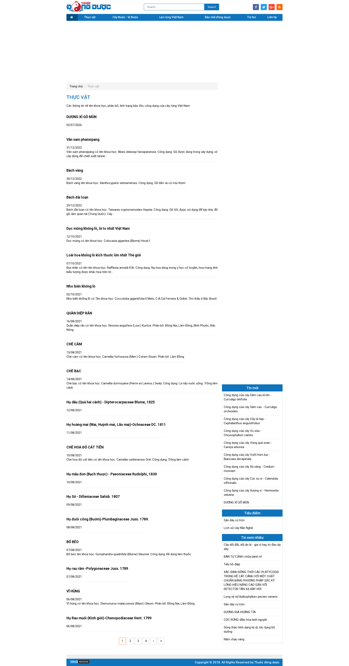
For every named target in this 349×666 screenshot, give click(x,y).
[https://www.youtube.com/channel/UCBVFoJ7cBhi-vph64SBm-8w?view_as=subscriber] (279, 7)
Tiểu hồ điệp (232, 564)
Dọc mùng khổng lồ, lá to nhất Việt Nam (98, 228)
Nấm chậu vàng (234, 639)
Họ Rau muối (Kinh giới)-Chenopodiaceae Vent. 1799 (108, 618)
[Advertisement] (174, 51)
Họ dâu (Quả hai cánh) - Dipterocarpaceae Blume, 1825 (110, 402)
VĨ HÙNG (73, 591)
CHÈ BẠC (73, 371)
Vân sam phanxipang (82, 139)
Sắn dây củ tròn (234, 520)
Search (212, 6)
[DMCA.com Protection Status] (79, 663)
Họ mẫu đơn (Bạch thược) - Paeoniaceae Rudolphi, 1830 (111, 474)
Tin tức (251, 17)
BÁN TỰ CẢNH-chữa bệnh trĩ (243, 556)
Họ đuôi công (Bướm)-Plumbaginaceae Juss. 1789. (107, 519)
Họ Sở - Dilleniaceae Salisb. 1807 (93, 497)
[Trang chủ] (72, 17)
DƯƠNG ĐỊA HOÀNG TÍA (240, 612)
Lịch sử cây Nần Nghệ (238, 528)
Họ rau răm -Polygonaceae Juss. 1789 (97, 569)
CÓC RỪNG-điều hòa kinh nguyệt (245, 620)
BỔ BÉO (72, 542)
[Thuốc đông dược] (88, 11)
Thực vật (89, 17)
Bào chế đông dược (218, 17)
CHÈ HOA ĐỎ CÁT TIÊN (85, 447)
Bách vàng (74, 170)
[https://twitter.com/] (264, 7)
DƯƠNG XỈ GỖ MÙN (81, 117)
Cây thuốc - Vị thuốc (125, 17)
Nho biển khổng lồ (80, 286)
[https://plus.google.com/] (272, 7)
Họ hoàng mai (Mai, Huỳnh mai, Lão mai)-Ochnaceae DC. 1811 (116, 425)
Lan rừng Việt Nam (171, 17)
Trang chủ (76, 86)
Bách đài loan (77, 197)
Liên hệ (272, 17)
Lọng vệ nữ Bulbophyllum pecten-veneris (251, 596)
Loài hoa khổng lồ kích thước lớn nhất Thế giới (103, 255)
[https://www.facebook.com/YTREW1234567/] (256, 7)
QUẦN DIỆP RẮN (79, 313)
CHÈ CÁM (74, 344)
